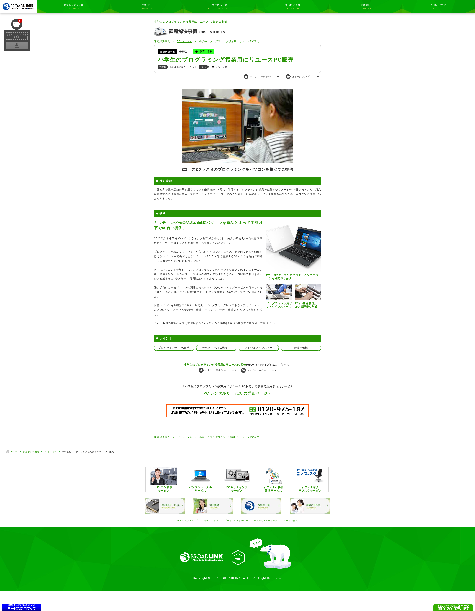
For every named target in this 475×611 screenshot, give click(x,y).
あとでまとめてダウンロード (306, 76)
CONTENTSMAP (22, 607)
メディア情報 (291, 520)
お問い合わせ (438, 7)
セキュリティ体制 (74, 7)
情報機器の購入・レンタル (183, 67)
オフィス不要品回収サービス (273, 489)
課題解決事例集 (31, 452)
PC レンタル (185, 41)
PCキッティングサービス (237, 489)
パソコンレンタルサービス (200, 489)
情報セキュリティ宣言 (266, 520)
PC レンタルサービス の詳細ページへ (237, 393)
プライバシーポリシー (236, 520)
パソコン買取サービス (164, 489)
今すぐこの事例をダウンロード (265, 76)
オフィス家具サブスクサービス (310, 489)
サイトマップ (211, 520)
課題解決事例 (292, 7)
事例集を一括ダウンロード (17, 45)
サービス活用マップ (187, 520)
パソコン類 (221, 67)
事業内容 (147, 7)
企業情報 (365, 7)
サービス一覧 (219, 7)
